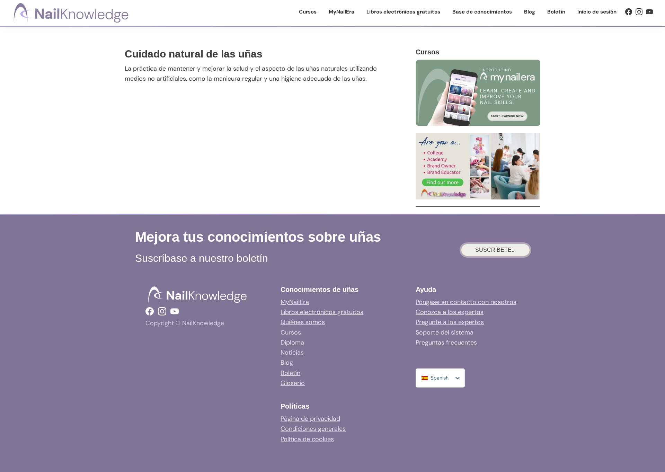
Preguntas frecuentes (446, 342)
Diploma (292, 342)
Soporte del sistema (444, 332)
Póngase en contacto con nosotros (466, 302)
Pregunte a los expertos (450, 322)
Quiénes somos (303, 322)
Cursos (291, 332)
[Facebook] (628, 11)
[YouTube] (649, 11)
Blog (287, 362)
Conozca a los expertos (450, 312)
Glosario (293, 383)
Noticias (292, 352)
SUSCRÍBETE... (495, 250)
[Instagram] (639, 11)
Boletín (290, 373)
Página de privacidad (310, 419)
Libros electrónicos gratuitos (322, 312)
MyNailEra (295, 302)
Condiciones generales (313, 429)
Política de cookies (307, 439)
